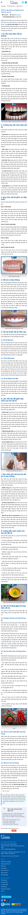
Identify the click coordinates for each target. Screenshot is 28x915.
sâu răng (24, 215)
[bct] (5, 905)
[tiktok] (7, 900)
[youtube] (5, 900)
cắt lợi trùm (24, 177)
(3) (21, 355)
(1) (4, 146)
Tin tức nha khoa (11, 6)
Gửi (14, 830)
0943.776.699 (13, 844)
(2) (23, 290)
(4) (16, 777)
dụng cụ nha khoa (22, 773)
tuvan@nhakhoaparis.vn (9, 849)
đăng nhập (7, 828)
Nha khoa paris (17, 14)
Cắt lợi (2, 20)
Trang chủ (3, 6)
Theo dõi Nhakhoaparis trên (8, 16)
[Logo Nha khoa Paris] (5, 838)
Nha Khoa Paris (8, 26)
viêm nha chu (11, 217)
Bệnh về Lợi (19, 6)
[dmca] (16, 904)
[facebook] (2, 900)
